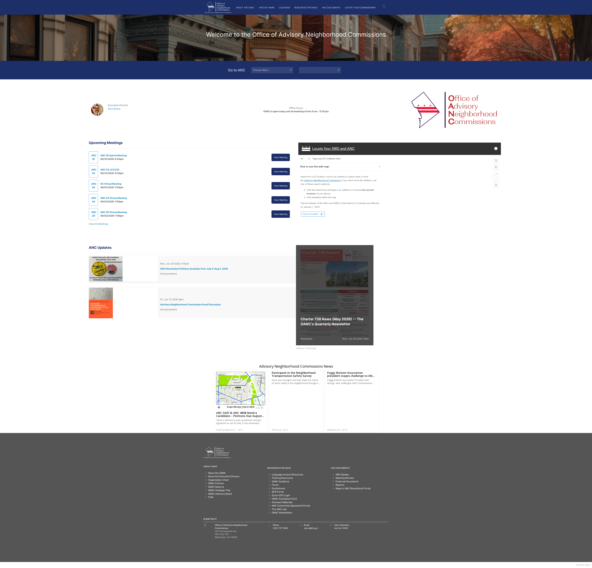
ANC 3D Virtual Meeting (113, 212)
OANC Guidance (280, 481)
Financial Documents (347, 481)
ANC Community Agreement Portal (291, 505)
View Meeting (280, 157)
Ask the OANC (341, 528)
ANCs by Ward (266, 7)
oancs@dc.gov (311, 528)
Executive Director (118, 105)
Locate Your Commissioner (360, 7)
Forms (275, 484)
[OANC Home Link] (217, 7)
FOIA (210, 497)
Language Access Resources (287, 474)
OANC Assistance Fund (284, 498)
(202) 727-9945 (280, 528)
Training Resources (282, 477)
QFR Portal (278, 491)
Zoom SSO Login (281, 495)
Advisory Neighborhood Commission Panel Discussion (190, 304)
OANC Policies (216, 483)
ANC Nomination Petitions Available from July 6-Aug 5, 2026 (194, 268)
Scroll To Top (582, 565)
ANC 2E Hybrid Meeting (113, 155)
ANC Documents (331, 7)
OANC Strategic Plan (219, 490)
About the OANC (245, 7)
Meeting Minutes (345, 477)
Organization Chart (218, 479)
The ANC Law (279, 509)
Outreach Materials (282, 502)
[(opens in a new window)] (331, 525)
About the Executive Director (224, 476)
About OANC (210, 466)
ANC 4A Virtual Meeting (113, 198)
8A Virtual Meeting (110, 183)
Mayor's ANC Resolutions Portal (353, 488)
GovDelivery (278, 488)
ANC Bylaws (342, 474)
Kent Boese (114, 108)
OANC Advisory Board (220, 493)
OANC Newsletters (282, 512)
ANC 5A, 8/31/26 (109, 169)
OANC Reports (216, 486)
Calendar (284, 7)
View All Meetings (98, 223)
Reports (340, 484)
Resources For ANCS (305, 7)
